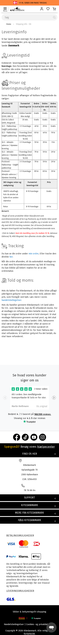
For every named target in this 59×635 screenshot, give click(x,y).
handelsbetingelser (11, 300)
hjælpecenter (46, 446)
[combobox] (29, 17)
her (11, 256)
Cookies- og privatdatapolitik (40, 624)
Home (8, 24)
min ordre (34, 253)
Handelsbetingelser (14, 624)
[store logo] (17, 9)
